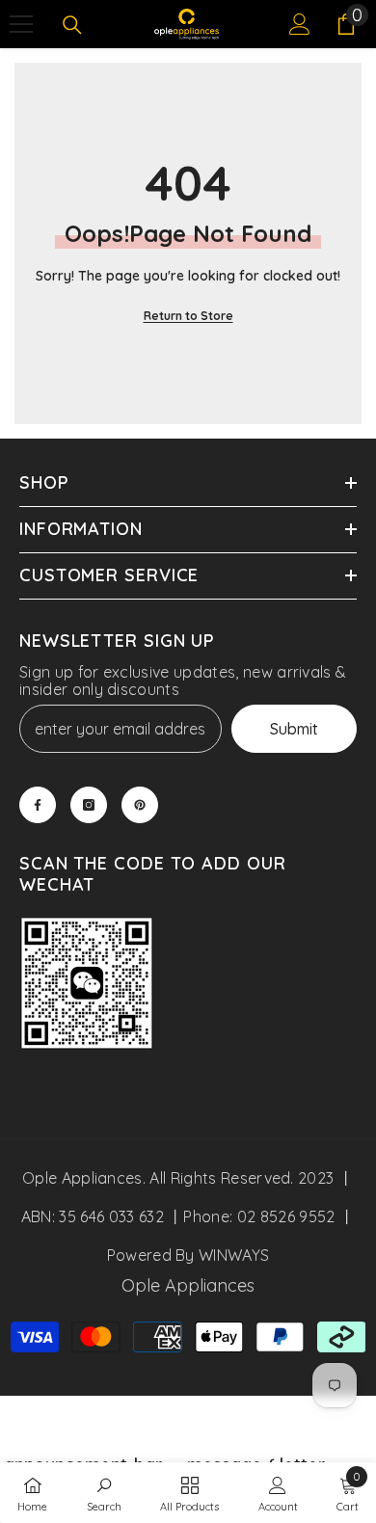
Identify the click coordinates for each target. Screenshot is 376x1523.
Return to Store (188, 315)
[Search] (72, 25)
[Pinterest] (139, 805)
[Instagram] (88, 805)
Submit (294, 728)
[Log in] (299, 24)
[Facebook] (37, 805)
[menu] (21, 24)
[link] (86, 985)
